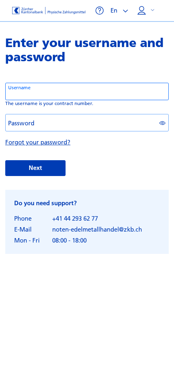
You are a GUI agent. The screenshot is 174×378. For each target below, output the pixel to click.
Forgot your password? (37, 142)
